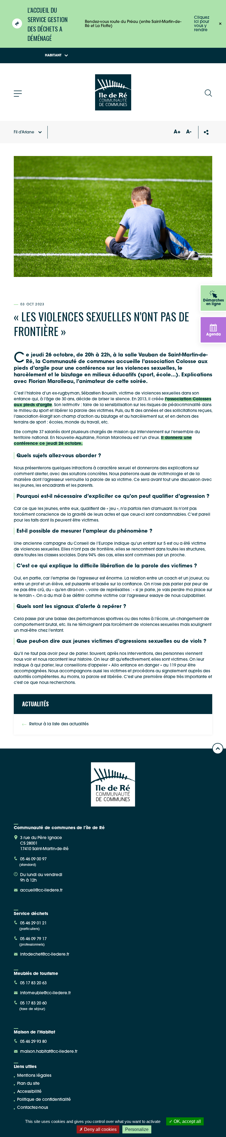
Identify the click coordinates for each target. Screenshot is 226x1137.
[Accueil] (113, 108)
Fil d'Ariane (24, 132)
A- (188, 132)
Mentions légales (34, 1076)
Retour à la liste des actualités (58, 724)
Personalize (137, 1129)
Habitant (53, 55)
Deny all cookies (100, 1129)
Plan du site (28, 1084)
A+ (177, 132)
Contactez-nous (32, 1108)
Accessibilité (29, 1092)
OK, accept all (187, 1121)
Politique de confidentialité (44, 1100)
